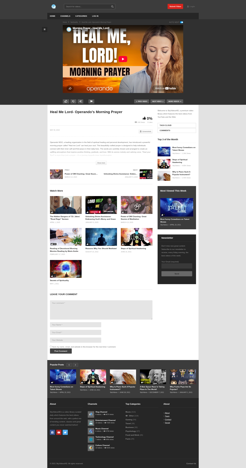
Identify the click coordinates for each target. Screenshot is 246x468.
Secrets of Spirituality (59, 280)
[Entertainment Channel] (91, 423)
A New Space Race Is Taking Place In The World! (152, 388)
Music (128, 412)
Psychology (131, 431)
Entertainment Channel (105, 420)
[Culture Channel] (91, 448)
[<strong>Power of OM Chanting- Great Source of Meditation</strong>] (74, 176)
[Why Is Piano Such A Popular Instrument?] (164, 176)
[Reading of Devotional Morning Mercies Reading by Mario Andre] (66, 237)
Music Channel (102, 429)
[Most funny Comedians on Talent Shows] (164, 151)
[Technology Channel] (91, 439)
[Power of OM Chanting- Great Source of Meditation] (136, 205)
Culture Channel (102, 445)
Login (192, 6)
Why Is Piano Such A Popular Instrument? (122, 388)
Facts (128, 439)
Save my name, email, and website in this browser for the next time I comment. (84, 347)
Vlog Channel (101, 412)
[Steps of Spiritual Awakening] (136, 237)
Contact (168, 419)
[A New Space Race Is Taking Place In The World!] (153, 376)
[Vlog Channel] (91, 414)
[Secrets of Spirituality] (66, 269)
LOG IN (95, 16)
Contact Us (191, 463)
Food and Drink (133, 435)
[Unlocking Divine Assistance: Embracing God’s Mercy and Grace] (128, 176)
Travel (128, 423)
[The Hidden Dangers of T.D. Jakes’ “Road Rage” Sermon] (66, 205)
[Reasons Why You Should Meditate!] (101, 237)
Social (167, 423)
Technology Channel (104, 437)
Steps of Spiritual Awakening (133, 248)
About (167, 413)
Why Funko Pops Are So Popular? (180, 388)
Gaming (129, 420)
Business (130, 427)
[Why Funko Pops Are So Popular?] (183, 376)
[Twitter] (65, 432)
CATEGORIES (81, 16)
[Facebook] (52, 432)
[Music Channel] (91, 431)
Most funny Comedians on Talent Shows (174, 220)
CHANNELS (65, 16)
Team (167, 416)
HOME (52, 16)
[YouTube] (58, 432)
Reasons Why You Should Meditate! (101, 248)
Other (131, 416)
